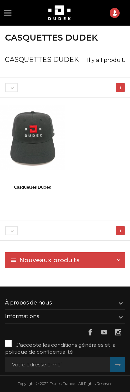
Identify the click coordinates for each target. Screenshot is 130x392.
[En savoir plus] (32, 197)
